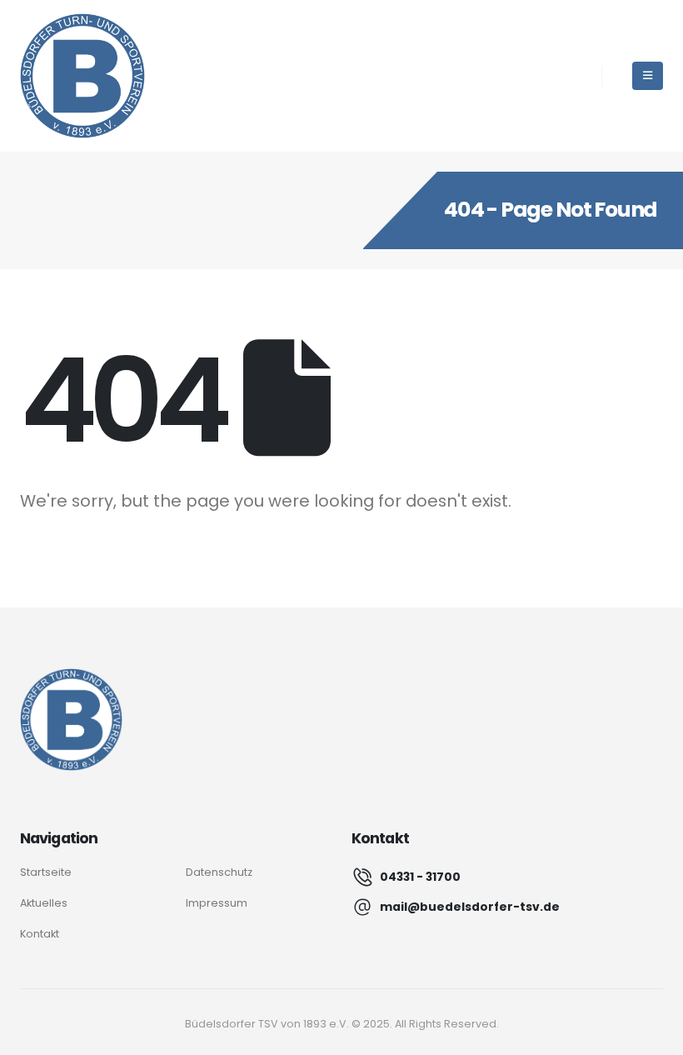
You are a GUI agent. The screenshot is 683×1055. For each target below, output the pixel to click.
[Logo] (71, 719)
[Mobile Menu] (647, 76)
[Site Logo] (82, 75)
